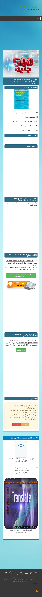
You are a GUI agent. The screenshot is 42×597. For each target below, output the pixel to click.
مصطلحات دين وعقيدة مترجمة (20, 530)
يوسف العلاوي (20, 461)
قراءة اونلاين (21, 350)
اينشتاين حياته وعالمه (20, 470)
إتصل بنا (16, 424)
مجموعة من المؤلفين (23, 112)
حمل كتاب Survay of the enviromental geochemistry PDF (21, 275)
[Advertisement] (21, 36)
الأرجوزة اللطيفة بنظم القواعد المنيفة (20, 459)
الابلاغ (24, 424)
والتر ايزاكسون (20, 472)
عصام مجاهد (20, 532)
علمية (27, 117)
